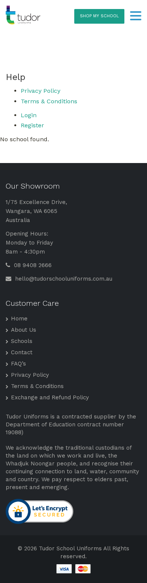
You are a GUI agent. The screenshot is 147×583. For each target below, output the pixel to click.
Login (29, 115)
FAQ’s (18, 363)
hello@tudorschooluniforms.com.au (62, 278)
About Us (23, 329)
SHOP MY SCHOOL (99, 16)
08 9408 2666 (32, 265)
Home (19, 318)
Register (32, 125)
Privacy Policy (40, 90)
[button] (135, 17)
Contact (21, 352)
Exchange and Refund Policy (50, 397)
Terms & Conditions (49, 101)
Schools (21, 341)
